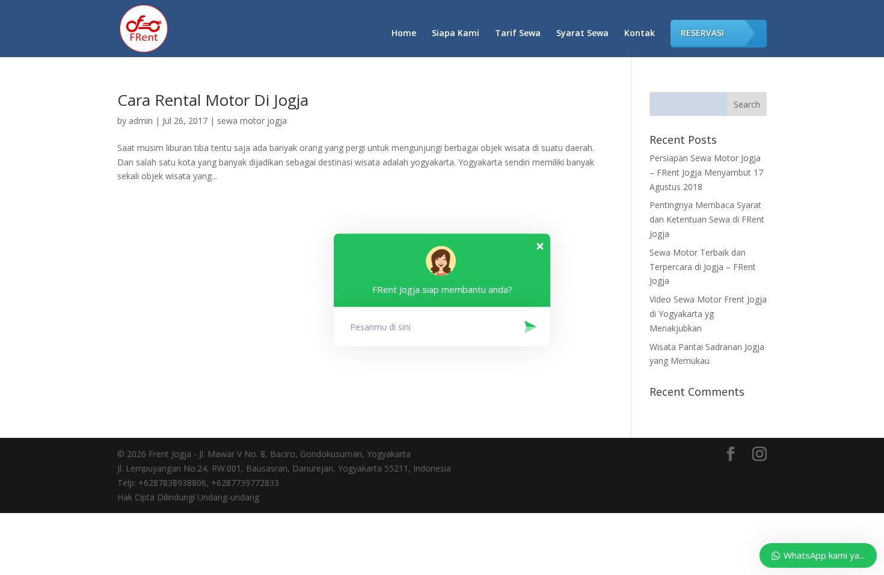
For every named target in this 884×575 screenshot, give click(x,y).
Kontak (639, 33)
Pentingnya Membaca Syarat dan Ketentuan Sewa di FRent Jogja (706, 219)
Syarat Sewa (582, 33)
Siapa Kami (455, 33)
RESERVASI (702, 32)
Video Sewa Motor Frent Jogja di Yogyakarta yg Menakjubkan (708, 314)
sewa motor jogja (252, 120)
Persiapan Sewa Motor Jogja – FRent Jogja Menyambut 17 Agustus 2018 (706, 172)
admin (141, 120)
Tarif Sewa (518, 33)
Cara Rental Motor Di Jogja (212, 100)
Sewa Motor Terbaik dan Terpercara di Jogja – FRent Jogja (702, 267)
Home (403, 33)
